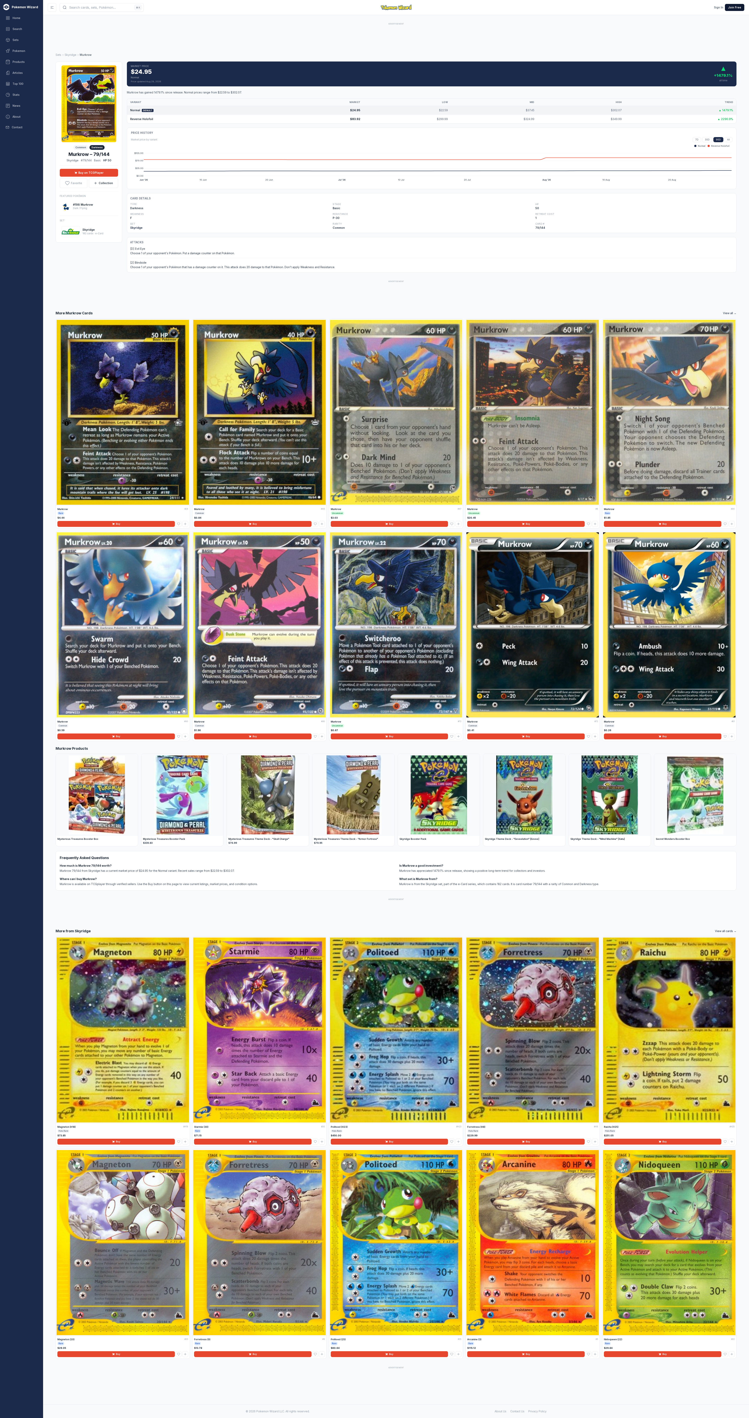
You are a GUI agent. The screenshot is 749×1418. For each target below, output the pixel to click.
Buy (118, 523)
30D (707, 139)
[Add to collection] (185, 524)
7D (696, 139)
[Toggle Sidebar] (52, 7)
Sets (58, 54)
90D (718, 139)
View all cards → (725, 931)
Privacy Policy (537, 1411)
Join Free (734, 7)
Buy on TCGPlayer (91, 172)
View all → (729, 313)
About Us (500, 1411)
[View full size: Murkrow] (88, 103)
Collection (106, 183)
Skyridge (70, 54)
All (728, 139)
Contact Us (517, 1411)
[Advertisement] (396, 34)
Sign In (718, 7)
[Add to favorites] (179, 524)
